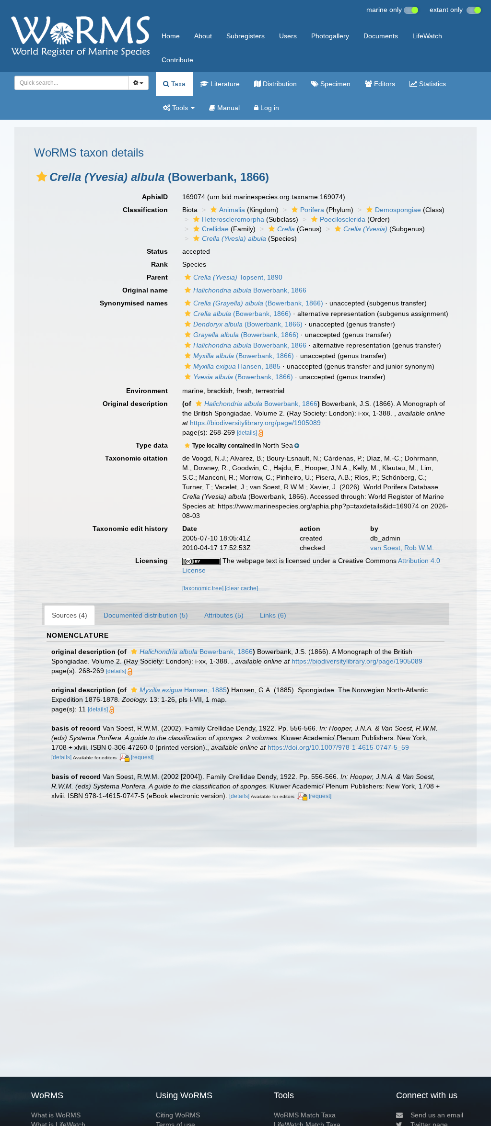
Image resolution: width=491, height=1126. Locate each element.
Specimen (334, 84)
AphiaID (155, 197)
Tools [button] (180, 108)
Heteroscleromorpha (233, 219)
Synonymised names (134, 303)
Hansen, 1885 (237, 366)
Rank (159, 264)
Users (288, 36)
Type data (152, 445)
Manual (227, 108)
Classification (145, 210)
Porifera (312, 210)
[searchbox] (69, 83)
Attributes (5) (224, 615)
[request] (142, 757)
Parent (157, 277)
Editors (383, 84)
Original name (145, 290)
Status (157, 251)
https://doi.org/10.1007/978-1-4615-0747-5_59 (338, 747)
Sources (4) (69, 615)
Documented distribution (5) (146, 615)
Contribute (177, 60)
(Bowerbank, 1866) (258, 303)
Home (171, 36)
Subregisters (245, 36)
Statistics (431, 84)
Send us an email (436, 1115)
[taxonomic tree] (203, 588)
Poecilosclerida (342, 219)
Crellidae (215, 229)
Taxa (177, 84)
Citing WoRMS (178, 1115)
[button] (41, 176)
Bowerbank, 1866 (249, 290)
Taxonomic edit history (130, 528)
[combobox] (71, 83)
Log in (268, 108)
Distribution (279, 84)
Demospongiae (398, 210)
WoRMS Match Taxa (305, 1115)
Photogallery (330, 36)
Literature (224, 84)
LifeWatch (427, 36)
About (203, 36)
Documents (380, 36)
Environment (147, 390)
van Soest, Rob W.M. (402, 548)
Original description (135, 403)
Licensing (151, 560)
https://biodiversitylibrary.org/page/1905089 (255, 423)
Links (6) (273, 615)
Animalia (232, 210)
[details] (247, 432)
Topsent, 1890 (237, 277)
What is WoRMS (56, 1115)
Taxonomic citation (136, 458)
